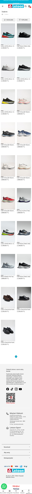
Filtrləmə (24, 20)
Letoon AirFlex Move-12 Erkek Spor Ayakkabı (8, 46)
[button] (2, 143)
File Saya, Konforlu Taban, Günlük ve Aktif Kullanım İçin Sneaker (24, 210)
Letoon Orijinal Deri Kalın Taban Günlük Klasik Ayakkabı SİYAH (8, 342)
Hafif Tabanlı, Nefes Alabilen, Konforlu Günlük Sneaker (24, 46)
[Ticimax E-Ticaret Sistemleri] (16, 489)
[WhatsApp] (4, 486)
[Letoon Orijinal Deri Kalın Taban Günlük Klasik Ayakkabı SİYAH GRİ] (24, 297)
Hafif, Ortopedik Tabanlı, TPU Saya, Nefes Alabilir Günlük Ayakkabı (24, 111)
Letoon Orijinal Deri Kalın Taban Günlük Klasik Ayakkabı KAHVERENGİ (8, 309)
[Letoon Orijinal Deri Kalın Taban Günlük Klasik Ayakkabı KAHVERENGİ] (8, 297)
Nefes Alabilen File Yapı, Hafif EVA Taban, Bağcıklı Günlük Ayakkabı (8, 276)
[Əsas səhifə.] (3, 14)
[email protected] (18, 424)
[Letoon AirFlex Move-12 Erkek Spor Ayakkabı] (8, 34)
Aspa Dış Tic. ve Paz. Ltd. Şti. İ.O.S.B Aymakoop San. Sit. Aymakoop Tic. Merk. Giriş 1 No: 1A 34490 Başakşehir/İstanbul (17, 432)
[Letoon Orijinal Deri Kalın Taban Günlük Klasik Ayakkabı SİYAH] (8, 330)
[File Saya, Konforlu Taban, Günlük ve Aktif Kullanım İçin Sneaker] (24, 199)
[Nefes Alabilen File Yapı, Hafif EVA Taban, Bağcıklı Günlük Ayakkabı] (8, 264)
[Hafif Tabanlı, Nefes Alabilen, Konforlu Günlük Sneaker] (24, 34)
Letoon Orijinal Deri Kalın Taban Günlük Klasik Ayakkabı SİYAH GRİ (24, 309)
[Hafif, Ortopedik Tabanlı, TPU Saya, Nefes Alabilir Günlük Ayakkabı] (24, 100)
